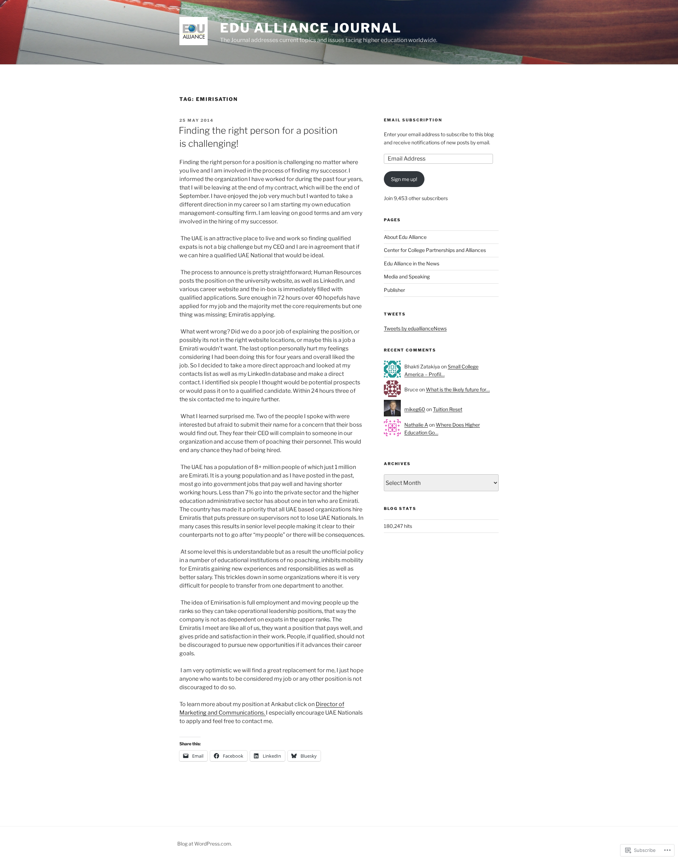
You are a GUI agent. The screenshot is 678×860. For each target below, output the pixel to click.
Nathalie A (416, 425)
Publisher (394, 290)
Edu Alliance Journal (311, 28)
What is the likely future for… (458, 389)
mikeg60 (414, 409)
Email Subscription (413, 120)
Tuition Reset (447, 409)
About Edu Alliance (405, 237)
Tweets (395, 314)
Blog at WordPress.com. (204, 844)
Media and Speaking (407, 276)
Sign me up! (404, 179)
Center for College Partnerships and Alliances (435, 250)
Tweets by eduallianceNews (415, 328)
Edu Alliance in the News (411, 263)
